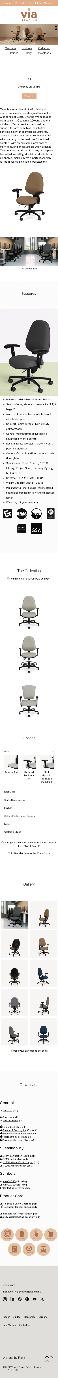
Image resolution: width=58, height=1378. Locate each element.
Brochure (8, 1117)
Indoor (6, 1317)
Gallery (28, 53)
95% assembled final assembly (19, 1217)
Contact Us (24, 1325)
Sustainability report (13, 1140)
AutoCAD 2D (9, 1181)
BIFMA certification (12, 1159)
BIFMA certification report (16, 1156)
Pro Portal (20, 3)
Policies (14, 1370)
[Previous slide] (4, 254)
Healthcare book (11, 1137)
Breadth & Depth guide (14, 1130)
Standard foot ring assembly (17, 1213)
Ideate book (9, 1127)
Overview (10, 48)
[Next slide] (54, 254)
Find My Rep (45, 3)
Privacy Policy (25, 1367)
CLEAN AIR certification (14, 1165)
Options (13, 53)
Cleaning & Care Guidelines (17, 1203)
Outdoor (17, 1317)
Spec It (32, 3)
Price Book (43, 853)
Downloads (44, 53)
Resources (29, 1317)
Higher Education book (15, 1133)
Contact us (8, 1188)
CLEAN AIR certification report (18, 1162)
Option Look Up (31, 846)
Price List (7, 1110)
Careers (43, 1317)
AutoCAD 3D (9, 1184)
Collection (44, 48)
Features (27, 48)
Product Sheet (10, 1120)
